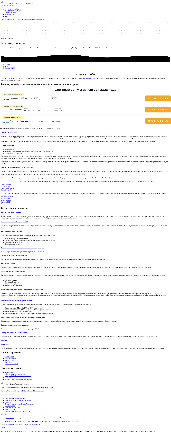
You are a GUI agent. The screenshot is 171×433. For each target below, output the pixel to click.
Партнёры (8, 362)
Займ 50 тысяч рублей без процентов (17, 411)
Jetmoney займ (9, 372)
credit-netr (5, 345)
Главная (7, 64)
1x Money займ (10, 406)
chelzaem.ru (10, 418)
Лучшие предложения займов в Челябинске (19, 379)
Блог (2, 38)
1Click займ (8, 377)
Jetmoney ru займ (10, 149)
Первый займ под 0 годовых (92, 78)
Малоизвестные (38, 19)
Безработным (28, 19)
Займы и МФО (10, 68)
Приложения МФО (11, 364)
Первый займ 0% (8, 5)
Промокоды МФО (11, 358)
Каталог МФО (9, 357)
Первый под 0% (6, 190)
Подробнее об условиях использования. (141, 431)
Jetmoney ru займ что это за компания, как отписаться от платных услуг (29, 151)
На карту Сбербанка (7, 19)
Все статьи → (5, 414)
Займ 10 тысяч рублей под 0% (15, 374)
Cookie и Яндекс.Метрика (32, 424)
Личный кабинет (10, 360)
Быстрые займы (6, 184)
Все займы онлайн (7, 197)
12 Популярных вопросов (13, 153)
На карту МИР (19, 19)
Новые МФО (5, 186)
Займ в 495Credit (10, 409)
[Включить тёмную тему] (1, 6)
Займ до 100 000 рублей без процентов (18, 376)
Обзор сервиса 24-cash (12, 407)
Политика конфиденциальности (11, 424)
